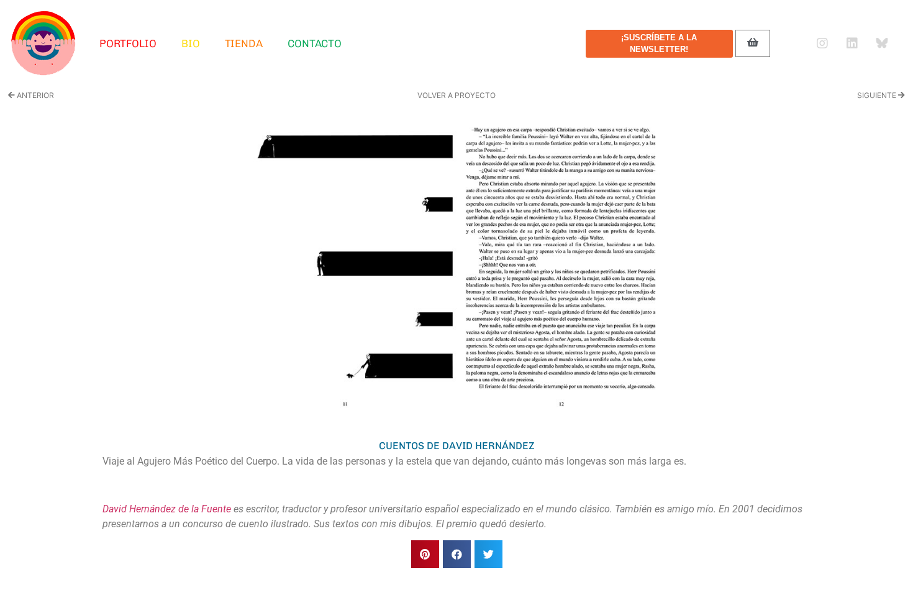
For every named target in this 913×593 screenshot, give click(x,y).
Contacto (315, 43)
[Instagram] (822, 43)
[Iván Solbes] (43, 43)
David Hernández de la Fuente (166, 509)
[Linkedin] (852, 43)
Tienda (244, 43)
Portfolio (128, 43)
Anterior (34, 95)
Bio (190, 43)
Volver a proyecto (456, 95)
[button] (425, 554)
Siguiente (877, 95)
